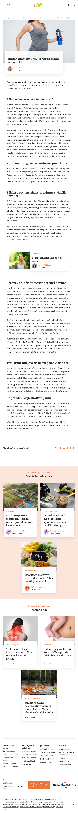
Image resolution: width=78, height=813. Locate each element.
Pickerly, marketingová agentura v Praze (42, 802)
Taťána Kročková (38, 587)
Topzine (60, 804)
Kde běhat (10, 511)
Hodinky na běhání (28, 751)
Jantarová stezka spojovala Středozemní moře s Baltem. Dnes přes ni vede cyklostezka (39, 707)
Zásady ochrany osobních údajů (13, 787)
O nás (5, 780)
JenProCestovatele (27, 807)
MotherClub (26, 804)
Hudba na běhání (47, 759)
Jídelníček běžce (50, 511)
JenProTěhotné (38, 804)
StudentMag (14, 807)
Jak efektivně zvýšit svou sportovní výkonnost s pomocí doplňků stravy (55, 520)
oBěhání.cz (9, 18)
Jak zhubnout (64, 749)
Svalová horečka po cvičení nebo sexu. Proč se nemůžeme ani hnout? (19, 654)
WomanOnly (16, 804)
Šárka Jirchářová (20, 67)
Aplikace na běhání (10, 754)
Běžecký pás (64, 761)
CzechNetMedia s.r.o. (22, 799)
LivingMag (51, 807)
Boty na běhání (9, 751)
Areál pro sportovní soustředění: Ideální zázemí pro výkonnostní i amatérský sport (20, 520)
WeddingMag (41, 807)
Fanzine (6, 807)
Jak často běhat (46, 756)
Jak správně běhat (47, 752)
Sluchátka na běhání (8, 759)
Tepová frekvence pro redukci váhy (66, 753)
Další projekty (8, 783)
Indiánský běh (64, 758)
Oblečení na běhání (11, 767)
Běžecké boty (26, 764)
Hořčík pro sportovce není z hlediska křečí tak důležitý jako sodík (39, 578)
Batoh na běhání (28, 761)
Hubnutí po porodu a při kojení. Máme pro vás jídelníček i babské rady (57, 652)
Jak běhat (16, 18)
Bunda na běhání (9, 763)
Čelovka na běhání (28, 758)
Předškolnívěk (51, 804)
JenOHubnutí (8, 809)
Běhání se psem (46, 762)
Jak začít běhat (46, 749)
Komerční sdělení (19, 531)
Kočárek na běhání (29, 754)
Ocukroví (59, 807)
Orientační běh (65, 764)
